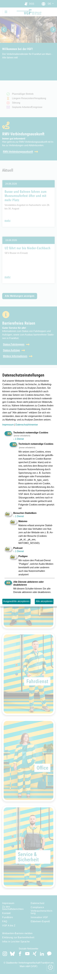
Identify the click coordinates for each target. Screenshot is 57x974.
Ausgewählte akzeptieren (16, 601)
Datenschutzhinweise (26, 425)
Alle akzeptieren (44, 601)
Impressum (8, 425)
